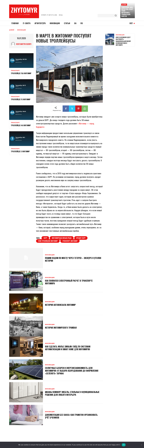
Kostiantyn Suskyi (23, 44)
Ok (124, 445)
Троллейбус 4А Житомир (21, 125)
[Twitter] (72, 108)
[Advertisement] (121, 63)
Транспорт (15, 70)
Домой (11, 30)
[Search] (116, 15)
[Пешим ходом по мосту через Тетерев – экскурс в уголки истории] (26, 258)
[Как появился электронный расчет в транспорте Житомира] (26, 281)
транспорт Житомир (69, 241)
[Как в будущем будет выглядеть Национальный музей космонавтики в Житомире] (109, 39)
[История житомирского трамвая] (26, 326)
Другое (124, 4)
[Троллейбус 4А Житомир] (21, 112)
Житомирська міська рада (61, 238)
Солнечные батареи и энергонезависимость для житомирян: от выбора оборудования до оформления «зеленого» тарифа (71, 370)
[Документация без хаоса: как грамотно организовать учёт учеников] (26, 415)
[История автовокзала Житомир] (26, 303)
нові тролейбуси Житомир (48, 241)
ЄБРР (45, 238)
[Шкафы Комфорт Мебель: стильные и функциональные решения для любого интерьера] (26, 392)
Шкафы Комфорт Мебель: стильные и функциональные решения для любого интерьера (72, 393)
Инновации (21, 30)
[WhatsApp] (85, 108)
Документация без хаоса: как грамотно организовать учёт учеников (71, 416)
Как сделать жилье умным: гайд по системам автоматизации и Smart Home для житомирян (67, 348)
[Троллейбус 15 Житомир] (21, 86)
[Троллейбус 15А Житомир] (21, 60)
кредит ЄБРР (80, 238)
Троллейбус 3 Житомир (20, 151)
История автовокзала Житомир (60, 304)
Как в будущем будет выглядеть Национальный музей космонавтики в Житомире (123, 41)
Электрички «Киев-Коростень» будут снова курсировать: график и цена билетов (127, 11)
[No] (141, 445)
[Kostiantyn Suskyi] (13, 44)
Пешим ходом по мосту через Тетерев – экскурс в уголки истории (73, 259)
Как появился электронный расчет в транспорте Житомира (69, 282)
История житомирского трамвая (61, 327)
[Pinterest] (78, 108)
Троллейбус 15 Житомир (20, 99)
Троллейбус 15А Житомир (21, 73)
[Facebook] (66, 108)
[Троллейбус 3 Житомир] (21, 138)
